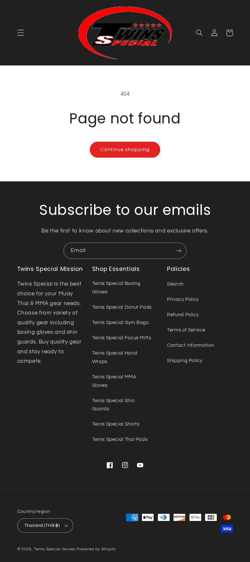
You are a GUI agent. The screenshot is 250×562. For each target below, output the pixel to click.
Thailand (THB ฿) (42, 525)
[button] (20, 32)
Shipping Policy (184, 360)
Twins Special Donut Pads (122, 307)
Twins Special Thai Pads (120, 439)
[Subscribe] (178, 251)
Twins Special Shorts (116, 424)
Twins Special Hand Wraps (114, 357)
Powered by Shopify (96, 549)
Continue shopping (125, 149)
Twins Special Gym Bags (120, 322)
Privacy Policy (183, 299)
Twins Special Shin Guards (113, 405)
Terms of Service (186, 330)
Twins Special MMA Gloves (114, 381)
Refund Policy (183, 314)
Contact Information (190, 345)
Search (175, 284)
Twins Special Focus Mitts (121, 337)
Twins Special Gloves (54, 549)
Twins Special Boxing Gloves (116, 287)
